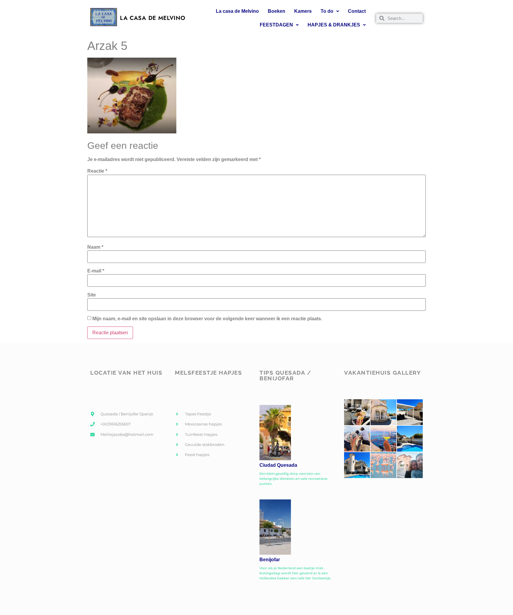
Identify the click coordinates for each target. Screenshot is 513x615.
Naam (95, 247)
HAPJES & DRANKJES (334, 24)
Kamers (303, 11)
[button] (329, 11)
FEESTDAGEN (276, 24)
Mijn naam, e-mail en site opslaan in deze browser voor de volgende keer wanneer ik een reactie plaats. (207, 318)
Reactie (97, 171)
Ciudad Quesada (278, 465)
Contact (357, 11)
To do (327, 11)
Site (91, 295)
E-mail (95, 271)
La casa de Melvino (237, 11)
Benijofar (269, 559)
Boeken (276, 11)
